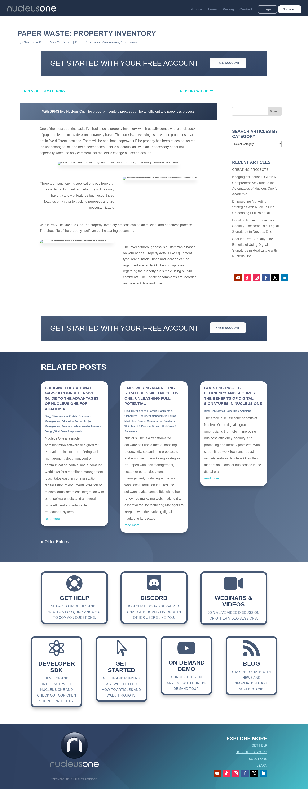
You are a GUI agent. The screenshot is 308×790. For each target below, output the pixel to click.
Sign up (290, 9)
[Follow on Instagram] (256, 277)
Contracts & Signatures (225, 411)
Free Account (228, 62)
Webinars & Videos (233, 601)
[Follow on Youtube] (238, 277)
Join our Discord (251, 752)
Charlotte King (34, 42)
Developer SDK (56, 666)
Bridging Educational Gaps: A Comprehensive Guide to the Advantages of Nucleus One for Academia (71, 398)
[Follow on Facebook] (266, 277)
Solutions (195, 9)
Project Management (150, 421)
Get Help (74, 598)
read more (52, 518)
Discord (153, 598)
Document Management (153, 416)
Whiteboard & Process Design (142, 426)
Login (267, 9)
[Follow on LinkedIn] (284, 277)
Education (68, 421)
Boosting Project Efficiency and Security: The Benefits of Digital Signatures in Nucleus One (255, 226)
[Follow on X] (275, 277)
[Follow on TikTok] (247, 277)
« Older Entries (55, 541)
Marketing (130, 421)
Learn (212, 9)
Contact (245, 9)
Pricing (228, 9)
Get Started (121, 666)
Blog (79, 42)
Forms (79, 421)
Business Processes (102, 42)
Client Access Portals (65, 416)
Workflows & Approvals (68, 431)
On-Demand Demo (186, 665)
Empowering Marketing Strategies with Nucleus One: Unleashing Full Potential (253, 207)
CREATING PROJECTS (250, 169)
